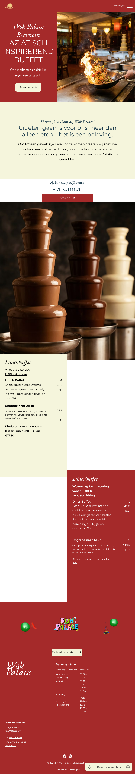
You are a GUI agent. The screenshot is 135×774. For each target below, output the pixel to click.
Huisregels (74, 769)
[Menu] (129, 6)
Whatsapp (10, 745)
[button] (120, 6)
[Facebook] (64, 756)
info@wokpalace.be (15, 742)
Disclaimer (61, 769)
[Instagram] (70, 756)
